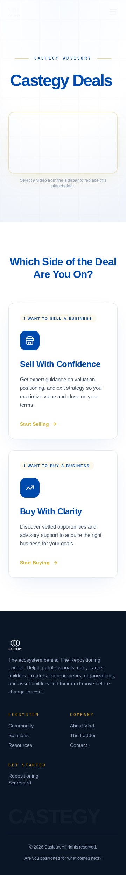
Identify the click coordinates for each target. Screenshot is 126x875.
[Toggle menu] (113, 11)
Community (21, 725)
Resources (20, 745)
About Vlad (82, 725)
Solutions (18, 735)
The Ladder (83, 735)
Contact (78, 745)
